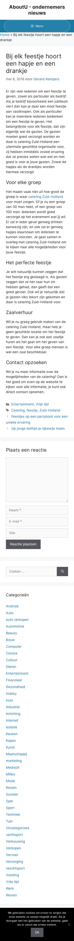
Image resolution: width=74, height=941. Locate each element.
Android (12, 606)
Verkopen (13, 848)
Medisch (12, 767)
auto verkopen (17, 620)
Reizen (11, 788)
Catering (18, 410)
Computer (14, 646)
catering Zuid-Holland (45, 197)
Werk (10, 888)
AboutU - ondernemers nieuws (37, 10)
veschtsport (15, 868)
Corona (11, 653)
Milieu (10, 774)
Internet (12, 720)
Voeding (12, 875)
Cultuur (11, 660)
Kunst (10, 747)
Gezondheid (15, 687)
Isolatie (11, 727)
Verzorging (14, 862)
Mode (10, 781)
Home (4, 35)
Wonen (11, 895)
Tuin (9, 821)
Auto (9, 613)
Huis (9, 700)
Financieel (14, 680)
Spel (9, 801)
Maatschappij (16, 754)
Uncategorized (17, 828)
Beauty (11, 633)
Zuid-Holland (49, 410)
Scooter (12, 794)
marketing (14, 761)
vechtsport (14, 835)
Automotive (15, 626)
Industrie (13, 707)
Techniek (13, 814)
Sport (10, 808)
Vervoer (12, 855)
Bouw (10, 640)
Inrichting (13, 714)
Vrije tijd (42, 404)
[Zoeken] (62, 571)
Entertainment (22, 404)
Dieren (11, 667)
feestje (32, 410)
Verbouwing (15, 841)
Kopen (11, 741)
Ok (37, 932)
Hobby (11, 694)
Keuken (12, 734)
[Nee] (69, 924)
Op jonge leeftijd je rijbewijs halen (38, 428)
